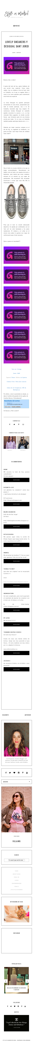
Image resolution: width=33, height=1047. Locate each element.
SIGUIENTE (5, 715)
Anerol (6, 552)
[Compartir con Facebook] (10, 424)
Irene (5, 469)
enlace (27, 121)
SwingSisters (9, 593)
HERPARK (27, 1040)
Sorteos (19, 52)
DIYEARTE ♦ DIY (9, 487)
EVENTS (17, 886)
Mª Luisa (7, 618)
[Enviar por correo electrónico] (23, 424)
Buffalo (18, 377)
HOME (16, 871)
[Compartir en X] (14, 424)
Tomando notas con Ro (12, 632)
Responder (16, 479)
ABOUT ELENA (16, 874)
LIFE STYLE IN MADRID (17, 889)
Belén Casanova (9, 512)
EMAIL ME (16, 877)
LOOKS (16, 880)
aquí (22, 113)
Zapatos (8, 377)
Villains (17, 841)
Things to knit (9, 569)
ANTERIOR (28, 715)
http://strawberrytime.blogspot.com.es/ (16, 581)
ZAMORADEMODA (16, 883)
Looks (14, 52)
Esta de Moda (9, 534)
